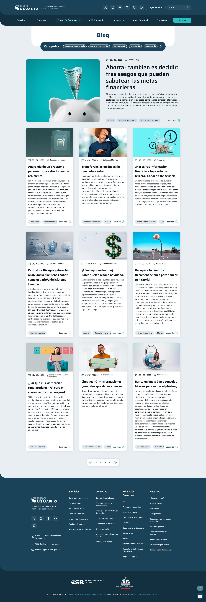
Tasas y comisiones (104, 541)
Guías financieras (130, 512)
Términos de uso (135, 594)
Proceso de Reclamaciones (80, 529)
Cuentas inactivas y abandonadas (104, 504)
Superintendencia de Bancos (158, 533)
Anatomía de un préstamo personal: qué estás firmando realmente (48, 171)
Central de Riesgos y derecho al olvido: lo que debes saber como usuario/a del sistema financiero (48, 277)
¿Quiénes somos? (157, 498)
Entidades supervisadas (159, 544)
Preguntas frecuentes (132, 507)
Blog (124, 501)
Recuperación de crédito (133, 543)
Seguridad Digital (130, 556)
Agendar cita (156, 7)
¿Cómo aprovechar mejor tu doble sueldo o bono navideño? (103, 272)
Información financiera (78, 519)
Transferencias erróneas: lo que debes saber (101, 169)
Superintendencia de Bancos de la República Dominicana (86, 594)
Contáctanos (162, 20)
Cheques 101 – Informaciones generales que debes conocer (102, 384)
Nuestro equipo (156, 503)
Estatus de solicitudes (105, 498)
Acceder (181, 21)
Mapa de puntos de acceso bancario (107, 535)
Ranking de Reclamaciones (161, 549)
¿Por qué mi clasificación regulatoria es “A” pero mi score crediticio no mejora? (46, 388)
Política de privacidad (150, 594)
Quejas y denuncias (77, 524)
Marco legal (154, 508)
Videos (125, 538)
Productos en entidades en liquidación (107, 512)
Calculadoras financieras (133, 517)
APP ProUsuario (96, 20)
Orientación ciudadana (78, 498)
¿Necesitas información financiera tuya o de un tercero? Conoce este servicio (155, 171)
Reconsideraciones (76, 508)
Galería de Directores (158, 539)
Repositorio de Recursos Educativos (133, 550)
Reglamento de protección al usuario (161, 520)
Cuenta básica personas (105, 523)
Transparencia (155, 513)
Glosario (126, 522)
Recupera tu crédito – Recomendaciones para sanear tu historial (156, 275)
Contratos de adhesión (105, 518)
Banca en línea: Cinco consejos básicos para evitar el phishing (156, 384)
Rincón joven (128, 533)
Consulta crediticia (76, 513)
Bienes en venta (102, 529)
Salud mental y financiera (133, 528)
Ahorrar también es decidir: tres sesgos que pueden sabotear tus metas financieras (142, 77)
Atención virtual (140, 20)
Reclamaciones (75, 503)
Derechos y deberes (158, 526)
